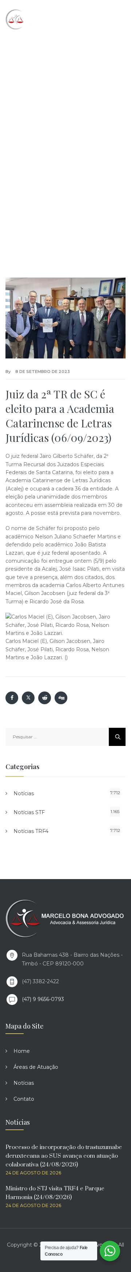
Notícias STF (29, 812)
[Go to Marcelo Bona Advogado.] (16, 126)
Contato (23, 1099)
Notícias (23, 793)
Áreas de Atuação (35, 1067)
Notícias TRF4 (30, 831)
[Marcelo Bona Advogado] (36, 19)
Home (21, 1051)
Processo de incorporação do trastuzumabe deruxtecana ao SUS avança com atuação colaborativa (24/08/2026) (63, 1156)
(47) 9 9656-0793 (43, 999)
